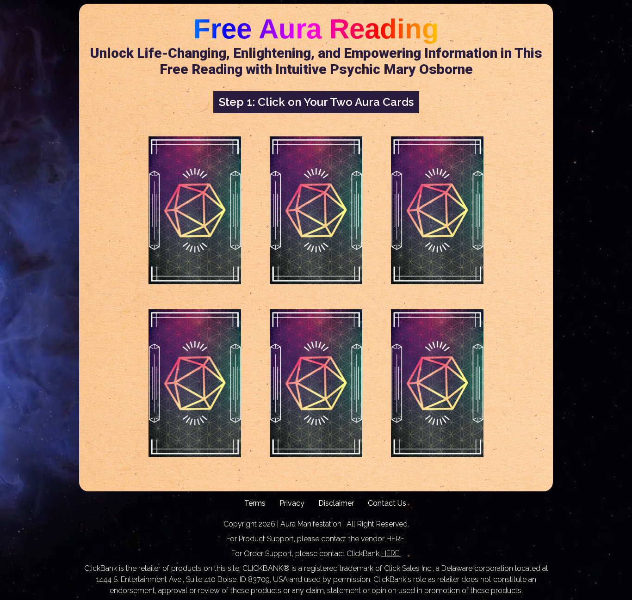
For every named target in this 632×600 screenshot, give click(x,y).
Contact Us (387, 503)
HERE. (396, 538)
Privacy (291, 503)
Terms (255, 503)
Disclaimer (336, 503)
